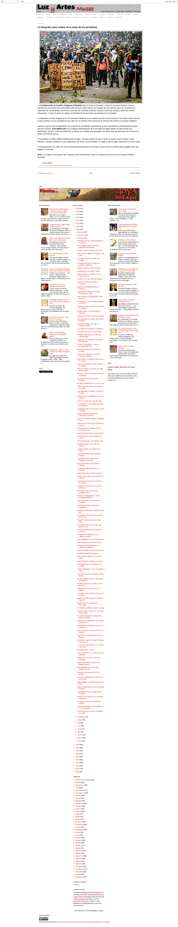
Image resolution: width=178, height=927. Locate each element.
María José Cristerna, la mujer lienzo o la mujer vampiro (59, 239)
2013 (78, 760)
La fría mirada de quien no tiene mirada (90, 433)
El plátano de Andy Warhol (127, 240)
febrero (80, 738)
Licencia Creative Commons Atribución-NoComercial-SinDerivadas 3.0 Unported (82, 922)
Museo (135, 14)
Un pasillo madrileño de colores (87, 553)
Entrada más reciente (45, 173)
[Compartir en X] (47, 163)
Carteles (78, 806)
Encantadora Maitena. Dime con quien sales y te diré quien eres (59, 301)
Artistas (85, 17)
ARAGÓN (40, 14)
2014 (78, 757)
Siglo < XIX (79, 856)
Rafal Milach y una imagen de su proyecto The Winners (128, 270)
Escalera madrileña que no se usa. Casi (90, 383)
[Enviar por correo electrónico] (43, 163)
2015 (78, 754)
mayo (80, 729)
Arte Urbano (78, 14)
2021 (78, 223)
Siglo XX (111, 17)
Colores (78, 809)
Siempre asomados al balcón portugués (90, 316)
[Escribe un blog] (45, 163)
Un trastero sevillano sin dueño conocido (90, 608)
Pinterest (76, 885)
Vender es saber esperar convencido (89, 250)
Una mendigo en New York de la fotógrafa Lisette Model (88, 246)
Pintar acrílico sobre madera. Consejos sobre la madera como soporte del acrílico (59, 211)
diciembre (81, 232)
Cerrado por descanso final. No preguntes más (87, 491)
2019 (78, 229)
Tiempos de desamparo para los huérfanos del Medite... (88, 546)
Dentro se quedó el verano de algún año (90, 550)
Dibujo (95, 14)
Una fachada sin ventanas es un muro (90, 561)
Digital (77, 816)
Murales (78, 845)
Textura (77, 874)
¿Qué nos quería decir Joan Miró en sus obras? (58, 318)
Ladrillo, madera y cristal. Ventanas (89, 268)
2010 (78, 769)
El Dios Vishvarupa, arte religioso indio (90, 441)
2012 (78, 763)
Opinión (77, 853)
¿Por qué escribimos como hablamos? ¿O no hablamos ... (90, 707)
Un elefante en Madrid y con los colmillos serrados (87, 535)
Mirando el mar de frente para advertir (89, 279)
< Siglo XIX (93, 17)
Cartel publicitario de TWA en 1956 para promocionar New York (128, 226)
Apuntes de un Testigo (82, 780)
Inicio (91, 173)
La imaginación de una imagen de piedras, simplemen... (88, 264)
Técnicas (68, 17)
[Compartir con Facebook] (49, 163)
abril (79, 732)
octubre (80, 238)
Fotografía (111, 14)
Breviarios (78, 803)
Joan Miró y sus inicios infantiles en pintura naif (57, 285)
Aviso (54, 14)
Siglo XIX (103, 17)
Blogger (101, 910)
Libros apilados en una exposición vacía (90, 539)
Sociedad (49, 17)
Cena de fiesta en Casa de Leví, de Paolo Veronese (89, 275)
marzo (80, 735)
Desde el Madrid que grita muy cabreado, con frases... (87, 414)
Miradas (128, 14)
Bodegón (78, 801)
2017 (78, 748)
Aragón (77, 782)
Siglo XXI (119, 17)
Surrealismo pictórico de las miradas (89, 332)
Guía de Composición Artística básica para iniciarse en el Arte (59, 270)
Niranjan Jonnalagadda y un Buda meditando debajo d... (88, 496)
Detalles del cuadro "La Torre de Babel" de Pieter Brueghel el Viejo (59, 351)
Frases (77, 832)
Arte (51, 165)
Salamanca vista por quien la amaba (89, 473)
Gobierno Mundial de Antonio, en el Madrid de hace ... (89, 663)
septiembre (82, 717)
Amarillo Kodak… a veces (86, 650)
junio (79, 726)
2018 (78, 744)
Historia (77, 837)
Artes (70, 14)
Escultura (102, 14)
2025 (78, 211)
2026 (78, 208)
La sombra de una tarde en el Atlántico (90, 329)
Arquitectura (62, 14)
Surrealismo (58, 17)
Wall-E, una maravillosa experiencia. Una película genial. (57, 334)
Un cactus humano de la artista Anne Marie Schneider (89, 617)
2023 (78, 217)
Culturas (87, 14)
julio (79, 723)
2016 (78, 751)
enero (80, 741)
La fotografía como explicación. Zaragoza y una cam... (87, 459)
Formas (78, 827)
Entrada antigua (135, 173)
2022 (78, 220)
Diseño (77, 819)
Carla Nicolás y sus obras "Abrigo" (88, 271)
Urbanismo (79, 877)
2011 (77, 766)
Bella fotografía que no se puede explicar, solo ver (88, 668)
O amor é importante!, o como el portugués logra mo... (88, 345)
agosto (80, 720)
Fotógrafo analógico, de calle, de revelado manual (88, 325)
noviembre (81, 235)
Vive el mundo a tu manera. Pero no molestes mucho (89, 429)
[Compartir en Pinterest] (51, 163)
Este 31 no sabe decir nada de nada (89, 401)
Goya (77, 835)
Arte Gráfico (79, 790)
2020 (78, 226)
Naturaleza (40, 17)
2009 (78, 772)
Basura (77, 798)
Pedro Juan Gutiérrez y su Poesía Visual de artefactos (88, 355)
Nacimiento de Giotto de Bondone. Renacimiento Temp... (88, 292)
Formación (77, 17)
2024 (78, 214)
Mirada (63, 165)
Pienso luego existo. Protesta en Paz (89, 542)
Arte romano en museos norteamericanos (126, 301)
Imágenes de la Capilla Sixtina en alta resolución (59, 225)
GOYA (48, 14)
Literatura (120, 14)
